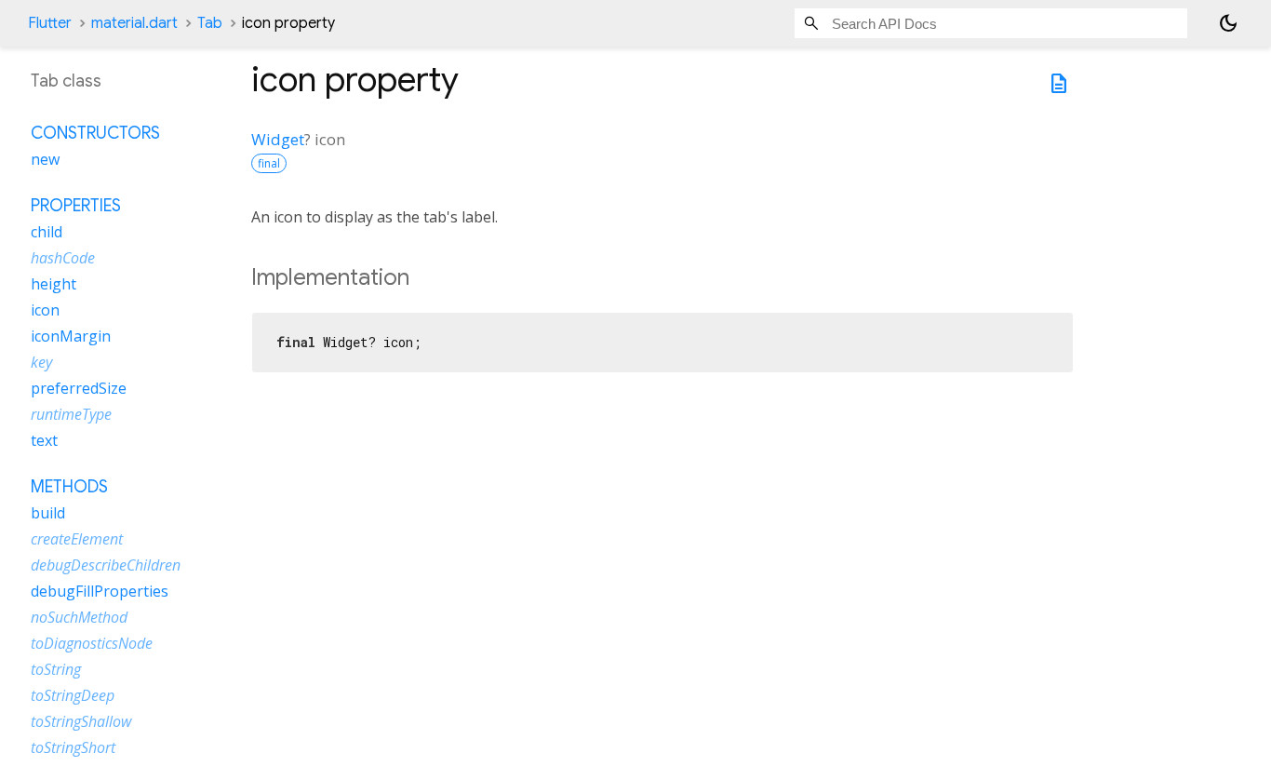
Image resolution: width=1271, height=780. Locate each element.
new (45, 159)
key (41, 362)
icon (45, 310)
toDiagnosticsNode (92, 643)
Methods (69, 487)
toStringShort (73, 747)
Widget (277, 139)
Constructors (95, 133)
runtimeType (71, 414)
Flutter (50, 23)
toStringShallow (81, 721)
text (44, 440)
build (48, 513)
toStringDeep (72, 695)
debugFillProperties (99, 591)
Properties (76, 205)
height (53, 284)
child (46, 232)
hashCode (63, 258)
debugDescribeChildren (106, 565)
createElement (77, 539)
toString (56, 669)
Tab (209, 23)
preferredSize (79, 388)
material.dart (134, 23)
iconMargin (71, 336)
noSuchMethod (79, 617)
